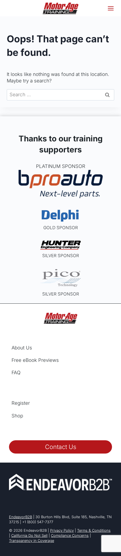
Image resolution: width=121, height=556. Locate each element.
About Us (22, 348)
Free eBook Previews (35, 360)
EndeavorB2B (20, 517)
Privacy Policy (62, 530)
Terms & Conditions (94, 530)
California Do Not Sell (29, 535)
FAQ (16, 372)
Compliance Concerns (70, 535)
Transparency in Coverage (31, 541)
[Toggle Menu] (110, 8)
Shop (17, 416)
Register (21, 403)
